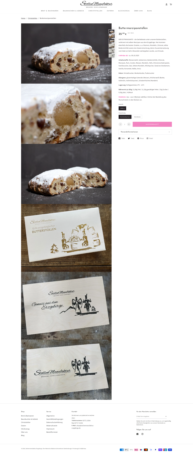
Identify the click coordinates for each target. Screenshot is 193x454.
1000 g (122, 108)
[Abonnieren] (166, 416)
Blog (22, 435)
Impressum (50, 429)
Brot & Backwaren (27, 416)
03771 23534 (87, 420)
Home (23, 18)
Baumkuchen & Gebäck (29, 419)
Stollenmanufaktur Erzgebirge (34, 448)
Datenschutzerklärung (54, 422)
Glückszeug (25, 429)
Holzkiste (137, 117)
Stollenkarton (125, 117)
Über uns (24, 432)
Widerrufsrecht (51, 426)
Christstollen (32, 18)
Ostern (23, 426)
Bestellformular (52, 432)
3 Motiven (137, 97)
